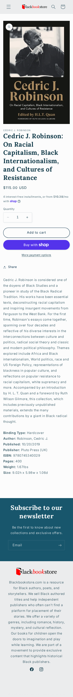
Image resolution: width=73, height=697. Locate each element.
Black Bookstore (29, 694)
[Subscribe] (60, 545)
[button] (8, 6)
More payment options (36, 254)
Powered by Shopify (52, 694)
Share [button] (12, 267)
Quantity (9, 209)
